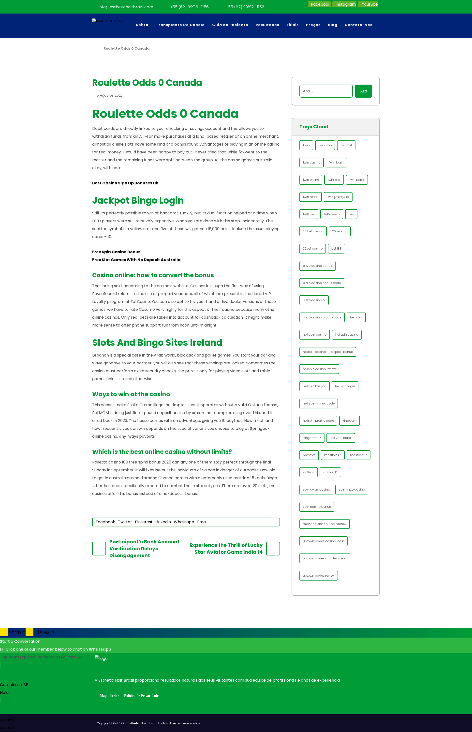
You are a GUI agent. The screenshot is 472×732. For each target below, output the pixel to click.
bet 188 (336, 248)
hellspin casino (346, 334)
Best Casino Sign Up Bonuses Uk (125, 183)
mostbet (309, 455)
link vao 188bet (341, 438)
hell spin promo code (319, 403)
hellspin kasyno (314, 386)
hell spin (356, 317)
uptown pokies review (319, 575)
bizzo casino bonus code (322, 283)
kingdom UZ (312, 438)
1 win (306, 145)
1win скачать (332, 214)
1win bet (346, 145)
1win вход (334, 180)
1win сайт (309, 214)
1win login (336, 162)
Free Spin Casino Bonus (116, 252)
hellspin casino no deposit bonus (328, 352)
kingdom (349, 420)
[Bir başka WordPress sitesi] (113, 25)
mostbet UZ (358, 455)
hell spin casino (314, 334)
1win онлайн (310, 197)
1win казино (357, 180)
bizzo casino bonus (317, 266)
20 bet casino (313, 231)
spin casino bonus (317, 507)
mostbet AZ (332, 455)
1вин (351, 214)
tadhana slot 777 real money (324, 524)
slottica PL (330, 472)
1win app (325, 145)
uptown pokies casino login (323, 541)
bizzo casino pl (314, 300)
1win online (311, 180)
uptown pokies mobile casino (325, 558)
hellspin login (345, 386)
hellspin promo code (318, 420)
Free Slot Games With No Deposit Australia (136, 260)
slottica (308, 472)
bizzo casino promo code (322, 317)
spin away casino (316, 489)
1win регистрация (338, 197)
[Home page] (93, 48)
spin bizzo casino (352, 489)
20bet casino (313, 248)
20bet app (339, 231)
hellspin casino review (319, 369)
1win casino (311, 162)
